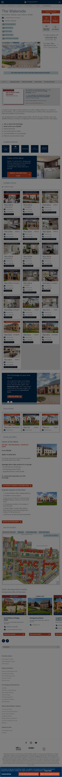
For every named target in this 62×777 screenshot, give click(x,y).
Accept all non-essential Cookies (28, 774)
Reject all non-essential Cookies (50, 774)
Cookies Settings (6, 774)
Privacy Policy (48, 770)
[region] (31, 772)
